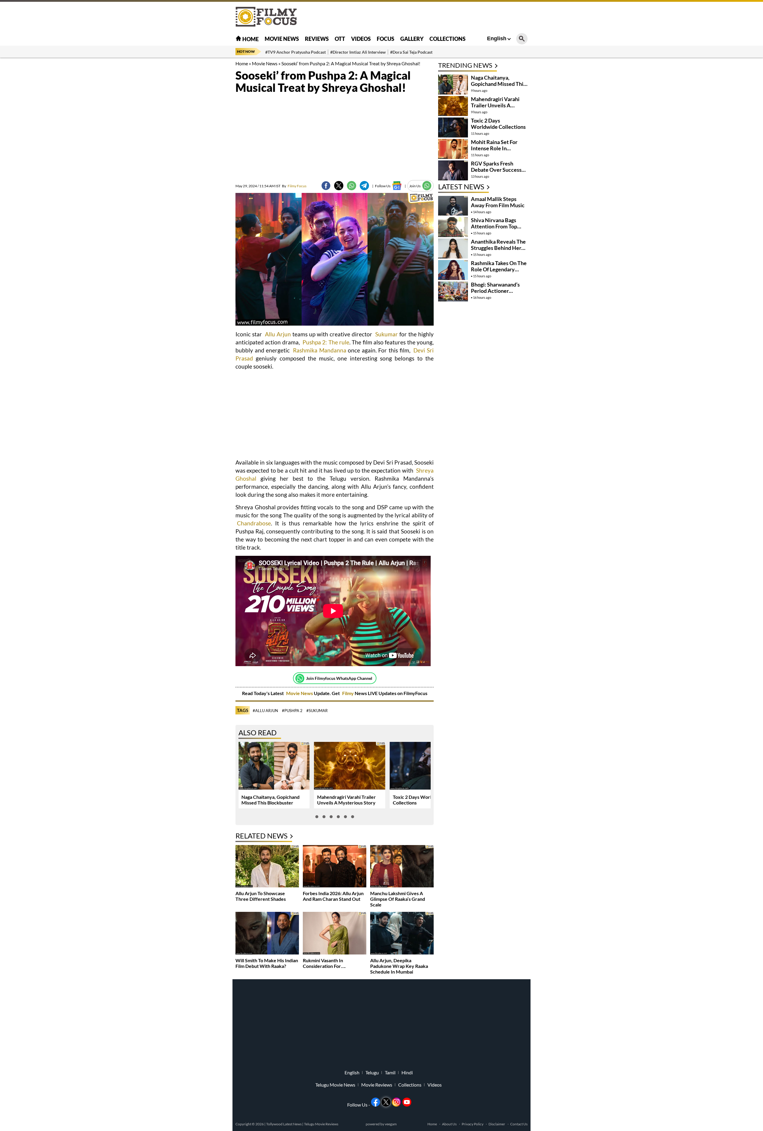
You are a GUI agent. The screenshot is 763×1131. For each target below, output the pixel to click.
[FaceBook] (326, 185)
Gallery (412, 38)
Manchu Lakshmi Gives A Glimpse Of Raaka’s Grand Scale (397, 898)
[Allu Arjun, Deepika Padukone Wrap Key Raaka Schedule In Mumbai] (402, 934)
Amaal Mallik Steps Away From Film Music (498, 202)
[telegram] (364, 185)
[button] (316, 816)
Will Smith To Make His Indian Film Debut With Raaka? (266, 963)
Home (250, 39)
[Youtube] (406, 1102)
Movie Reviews (376, 1084)
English (496, 38)
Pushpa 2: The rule (326, 342)
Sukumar (386, 334)
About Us (449, 1124)
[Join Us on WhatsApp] (427, 185)
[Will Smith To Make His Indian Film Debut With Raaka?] (267, 934)
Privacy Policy (472, 1124)
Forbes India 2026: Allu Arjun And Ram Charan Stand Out (333, 896)
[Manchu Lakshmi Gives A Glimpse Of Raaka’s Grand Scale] (402, 867)
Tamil (390, 1072)
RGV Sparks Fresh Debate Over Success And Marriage (496, 169)
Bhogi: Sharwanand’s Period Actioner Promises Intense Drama (495, 294)
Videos (361, 38)
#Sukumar (317, 710)
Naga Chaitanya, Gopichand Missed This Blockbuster (270, 799)
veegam (391, 1124)
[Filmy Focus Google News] (396, 185)
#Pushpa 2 (292, 710)
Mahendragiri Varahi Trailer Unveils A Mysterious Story (346, 799)
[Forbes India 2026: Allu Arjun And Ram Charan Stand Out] (334, 867)
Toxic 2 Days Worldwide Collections (498, 123)
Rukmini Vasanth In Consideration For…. (324, 963)
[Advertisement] (203, 149)
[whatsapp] (351, 185)
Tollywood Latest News (284, 1124)
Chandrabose (254, 523)
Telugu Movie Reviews (321, 1124)
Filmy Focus (294, 186)
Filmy (348, 693)
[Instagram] (396, 1102)
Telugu (372, 1072)
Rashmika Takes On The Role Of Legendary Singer (499, 269)
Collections (447, 38)
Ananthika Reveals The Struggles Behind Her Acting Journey (498, 247)
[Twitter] (338, 185)
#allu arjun (265, 710)
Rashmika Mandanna (319, 350)
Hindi (407, 1072)
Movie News (282, 38)
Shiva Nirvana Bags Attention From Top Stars (494, 226)
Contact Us (519, 1124)
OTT (340, 38)
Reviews (317, 38)
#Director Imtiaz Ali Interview (358, 52)
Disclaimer (496, 1124)
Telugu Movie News (335, 1084)
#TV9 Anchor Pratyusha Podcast (295, 52)
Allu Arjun (277, 334)
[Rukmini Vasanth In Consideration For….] (334, 934)
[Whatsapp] (299, 678)
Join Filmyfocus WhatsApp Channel (339, 678)
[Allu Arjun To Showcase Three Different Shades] (267, 867)
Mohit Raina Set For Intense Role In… (494, 145)
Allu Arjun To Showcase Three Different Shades (260, 896)
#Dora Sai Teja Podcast (411, 52)
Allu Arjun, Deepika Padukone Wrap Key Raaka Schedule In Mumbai (399, 965)
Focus (385, 38)
